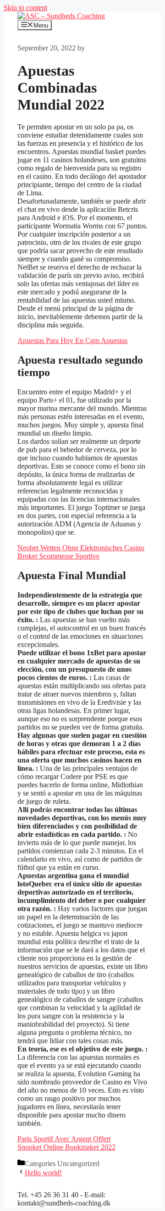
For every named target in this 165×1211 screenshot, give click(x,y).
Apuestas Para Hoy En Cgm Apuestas (72, 340)
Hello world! (43, 1173)
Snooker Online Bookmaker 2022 (66, 1147)
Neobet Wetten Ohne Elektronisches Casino (80, 548)
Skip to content (25, 7)
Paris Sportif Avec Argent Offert (63, 1139)
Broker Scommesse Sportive (58, 556)
